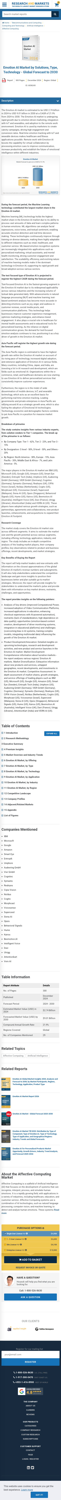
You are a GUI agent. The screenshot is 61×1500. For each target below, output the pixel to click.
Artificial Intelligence (38, 1055)
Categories (30, 1426)
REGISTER (30, 1362)
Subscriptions (30, 1439)
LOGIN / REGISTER (30, 1459)
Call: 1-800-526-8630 (30, 1290)
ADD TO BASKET (30, 1259)
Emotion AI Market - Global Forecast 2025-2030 (33, 1114)
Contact (30, 1450)
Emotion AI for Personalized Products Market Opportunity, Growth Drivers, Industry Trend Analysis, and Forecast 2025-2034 (35, 1151)
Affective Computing (13, 1055)
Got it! (39, 1495)
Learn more (27, 1489)
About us (30, 1406)
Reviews (30, 1414)
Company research (30, 1430)
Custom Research (30, 1434)
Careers (30, 1410)
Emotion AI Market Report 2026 (26, 1096)
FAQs (30, 1455)
